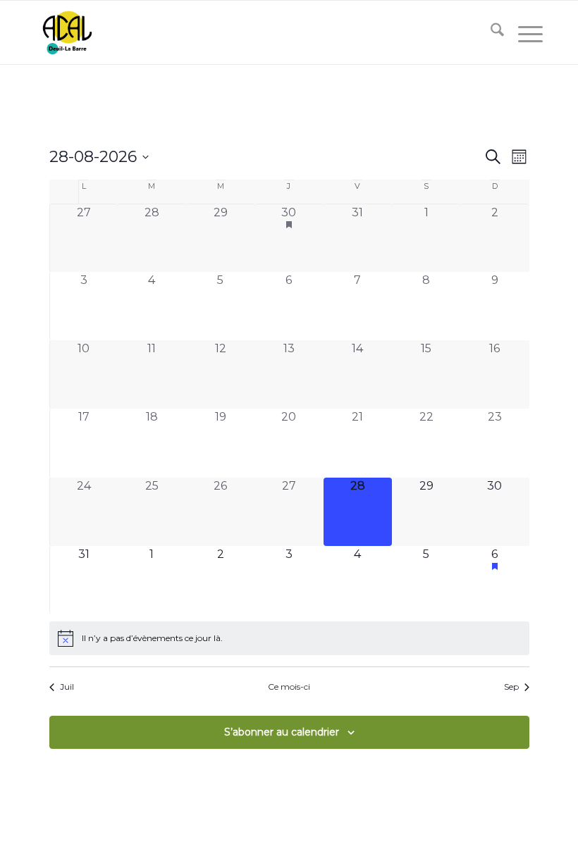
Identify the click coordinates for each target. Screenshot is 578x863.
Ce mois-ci (289, 686)
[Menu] (523, 32)
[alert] (289, 638)
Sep (511, 686)
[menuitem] (490, 32)
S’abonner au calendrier (281, 732)
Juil (67, 686)
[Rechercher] (490, 32)
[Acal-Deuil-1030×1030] (67, 32)
